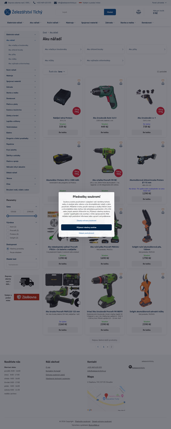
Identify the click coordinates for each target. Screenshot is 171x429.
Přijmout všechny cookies (86, 227)
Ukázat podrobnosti (86, 233)
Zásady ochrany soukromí (86, 220)
